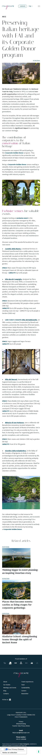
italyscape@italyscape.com (21, 733)
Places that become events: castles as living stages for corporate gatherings (17, 604)
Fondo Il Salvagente (24, 744)
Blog (4, 691)
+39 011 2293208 (21, 739)
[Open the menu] (39, 6)
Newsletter (24, 694)
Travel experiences (27, 682)
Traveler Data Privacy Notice (21, 726)
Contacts (22, 6)
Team (23, 685)
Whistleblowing (21, 724)
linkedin (10, 699)
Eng (30, 6)
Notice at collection (9, 753)
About (5, 682)
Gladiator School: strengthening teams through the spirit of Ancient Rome (19, 639)
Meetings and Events (9, 688)
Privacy (21, 721)
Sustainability (25, 688)
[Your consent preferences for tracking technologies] (38, 751)
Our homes (6, 685)
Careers (23, 691)
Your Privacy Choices (16, 749)
